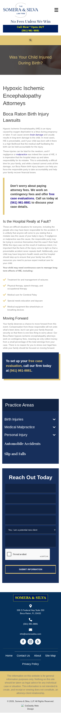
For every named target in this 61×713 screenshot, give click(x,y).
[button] (30, 419)
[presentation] (27, 554)
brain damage (36, 135)
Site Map (50, 655)
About (37, 655)
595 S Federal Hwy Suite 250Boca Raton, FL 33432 (30, 611)
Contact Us (23, 655)
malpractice (21, 154)
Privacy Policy (30, 663)
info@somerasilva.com (30, 634)
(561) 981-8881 (30, 30)
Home (9, 655)
